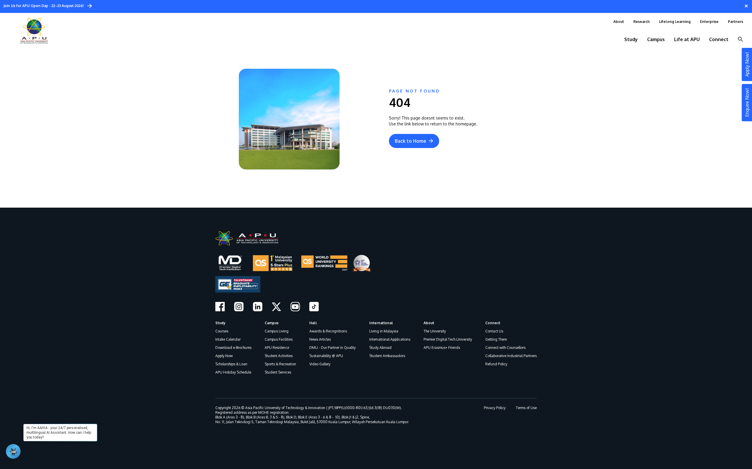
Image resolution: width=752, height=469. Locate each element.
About (429, 323)
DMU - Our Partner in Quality (332, 347)
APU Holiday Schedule (233, 372)
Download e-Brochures (233, 347)
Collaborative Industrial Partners (511, 356)
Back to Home (410, 141)
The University (435, 331)
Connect (492, 323)
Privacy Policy (495, 408)
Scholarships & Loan (231, 364)
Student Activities (279, 356)
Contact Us (494, 331)
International (381, 323)
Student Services (278, 372)
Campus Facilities (279, 339)
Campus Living (276, 331)
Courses (221, 331)
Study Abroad (380, 347)
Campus (271, 323)
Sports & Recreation (280, 364)
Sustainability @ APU (326, 356)
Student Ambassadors (387, 356)
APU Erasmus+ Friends (442, 347)
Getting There (496, 339)
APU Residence (277, 347)
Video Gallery (319, 364)
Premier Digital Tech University (448, 339)
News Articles (320, 339)
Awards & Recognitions (328, 331)
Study (220, 323)
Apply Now (224, 356)
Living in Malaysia (383, 331)
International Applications (389, 339)
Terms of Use (526, 408)
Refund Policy (496, 364)
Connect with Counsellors (505, 347)
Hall (313, 323)
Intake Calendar (228, 339)
